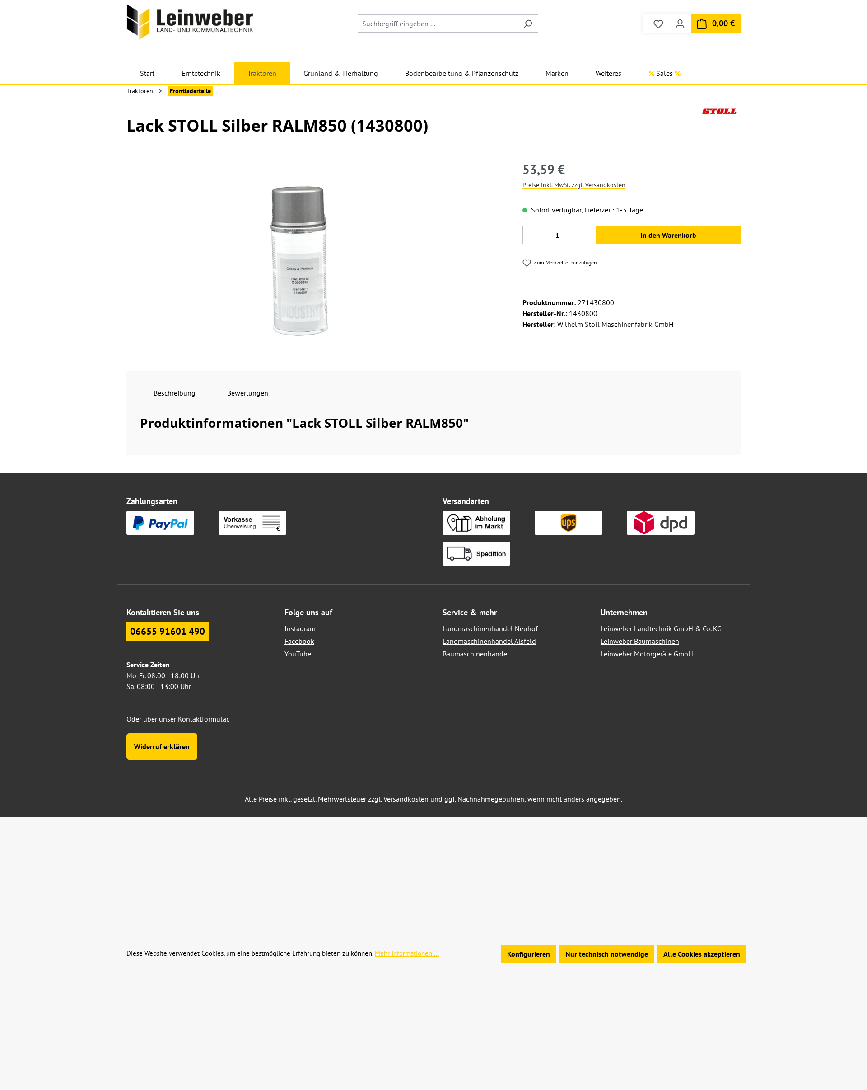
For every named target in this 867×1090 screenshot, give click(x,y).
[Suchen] (527, 23)
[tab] (174, 392)
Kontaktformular (203, 718)
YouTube (297, 653)
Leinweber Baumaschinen (640, 641)
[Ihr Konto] (680, 23)
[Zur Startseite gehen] (189, 22)
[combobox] (437, 23)
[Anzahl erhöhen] (583, 235)
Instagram (300, 628)
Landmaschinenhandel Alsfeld (489, 641)
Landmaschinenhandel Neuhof (490, 628)
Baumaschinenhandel (476, 653)
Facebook (299, 641)
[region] (301, 257)
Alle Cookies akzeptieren (701, 953)
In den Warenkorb (668, 235)
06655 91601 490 (167, 631)
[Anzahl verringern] (531, 235)
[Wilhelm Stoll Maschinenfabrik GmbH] (720, 122)
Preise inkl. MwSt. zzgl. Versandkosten (573, 185)
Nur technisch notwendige (606, 953)
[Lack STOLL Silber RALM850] (301, 257)
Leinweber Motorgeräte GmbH (647, 653)
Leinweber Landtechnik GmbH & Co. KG (661, 628)
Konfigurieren (528, 953)
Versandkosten (406, 798)
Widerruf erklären (162, 746)
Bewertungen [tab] (247, 392)
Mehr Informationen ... (407, 953)
